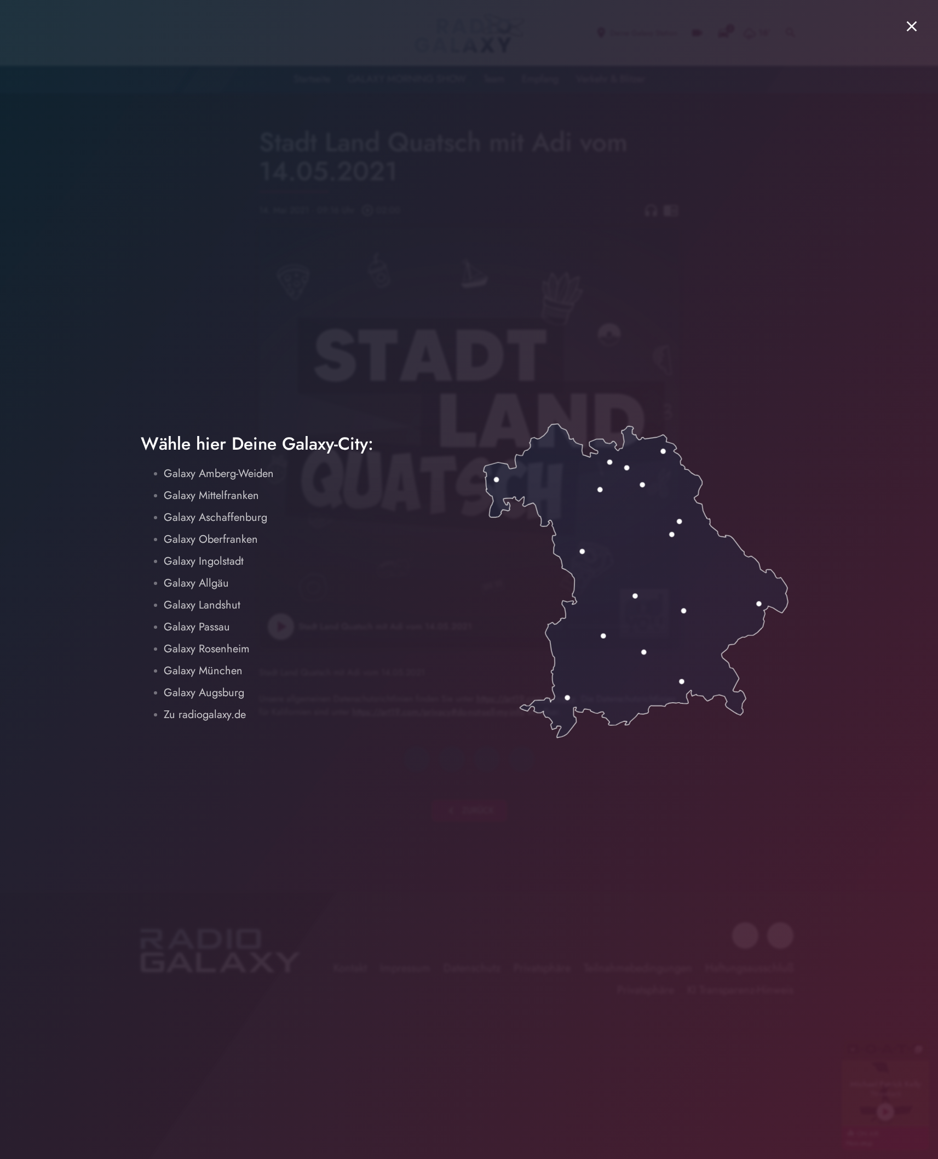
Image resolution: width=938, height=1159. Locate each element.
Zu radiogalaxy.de (205, 714)
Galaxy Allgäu (196, 583)
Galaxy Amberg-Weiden (219, 473)
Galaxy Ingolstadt (204, 561)
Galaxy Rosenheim (207, 649)
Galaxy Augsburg (204, 693)
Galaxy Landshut (202, 605)
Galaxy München (203, 671)
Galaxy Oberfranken (211, 539)
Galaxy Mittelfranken (211, 495)
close (911, 26)
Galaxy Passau (197, 627)
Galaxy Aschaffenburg (215, 517)
